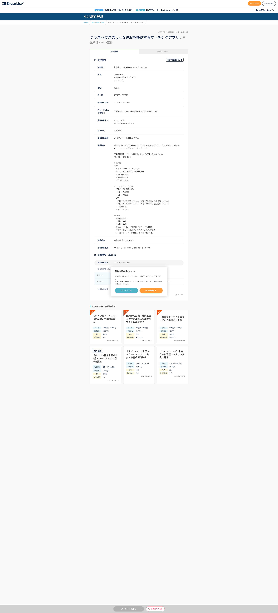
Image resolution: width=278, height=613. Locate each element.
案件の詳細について (175, 60)
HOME (86, 22)
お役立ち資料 (269, 3)
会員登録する (151, 290)
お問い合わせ (254, 3)
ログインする (126, 290)
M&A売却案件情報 (98, 22)
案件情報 (114, 51)
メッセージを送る (128, 609)
